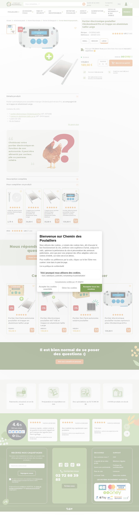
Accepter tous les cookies (91, 288)
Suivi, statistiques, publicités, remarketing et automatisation (63, 276)
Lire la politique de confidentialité (52, 266)
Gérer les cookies (69, 288)
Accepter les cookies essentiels (48, 288)
